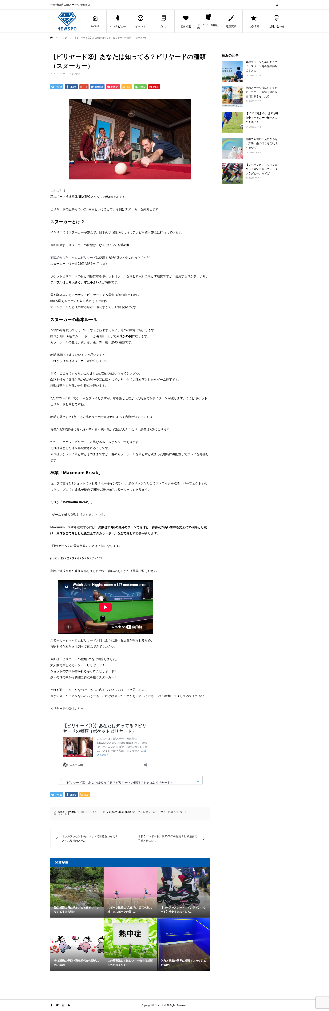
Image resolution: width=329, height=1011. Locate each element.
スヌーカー (151, 811)
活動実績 (231, 26)
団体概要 (185, 26)
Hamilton (71, 811)
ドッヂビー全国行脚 (208, 26)
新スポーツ (177, 811)
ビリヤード (164, 811)
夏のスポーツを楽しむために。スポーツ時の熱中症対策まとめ (262, 66)
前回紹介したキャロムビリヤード (73, 257)
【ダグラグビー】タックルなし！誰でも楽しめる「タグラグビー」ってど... (262, 169)
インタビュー (118, 26)
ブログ (163, 26)
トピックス (75, 73)
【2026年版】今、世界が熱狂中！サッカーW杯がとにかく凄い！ (262, 118)
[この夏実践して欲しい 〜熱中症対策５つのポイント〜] (130, 938)
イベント (140, 26)
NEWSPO (130, 811)
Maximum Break (115, 811)
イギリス (140, 811)
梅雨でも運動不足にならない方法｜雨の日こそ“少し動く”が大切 (262, 143)
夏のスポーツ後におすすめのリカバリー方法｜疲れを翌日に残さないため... (262, 92)
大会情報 (253, 26)
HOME (95, 26)
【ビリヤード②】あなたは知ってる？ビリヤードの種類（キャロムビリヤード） (118, 782)
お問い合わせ (276, 26)
